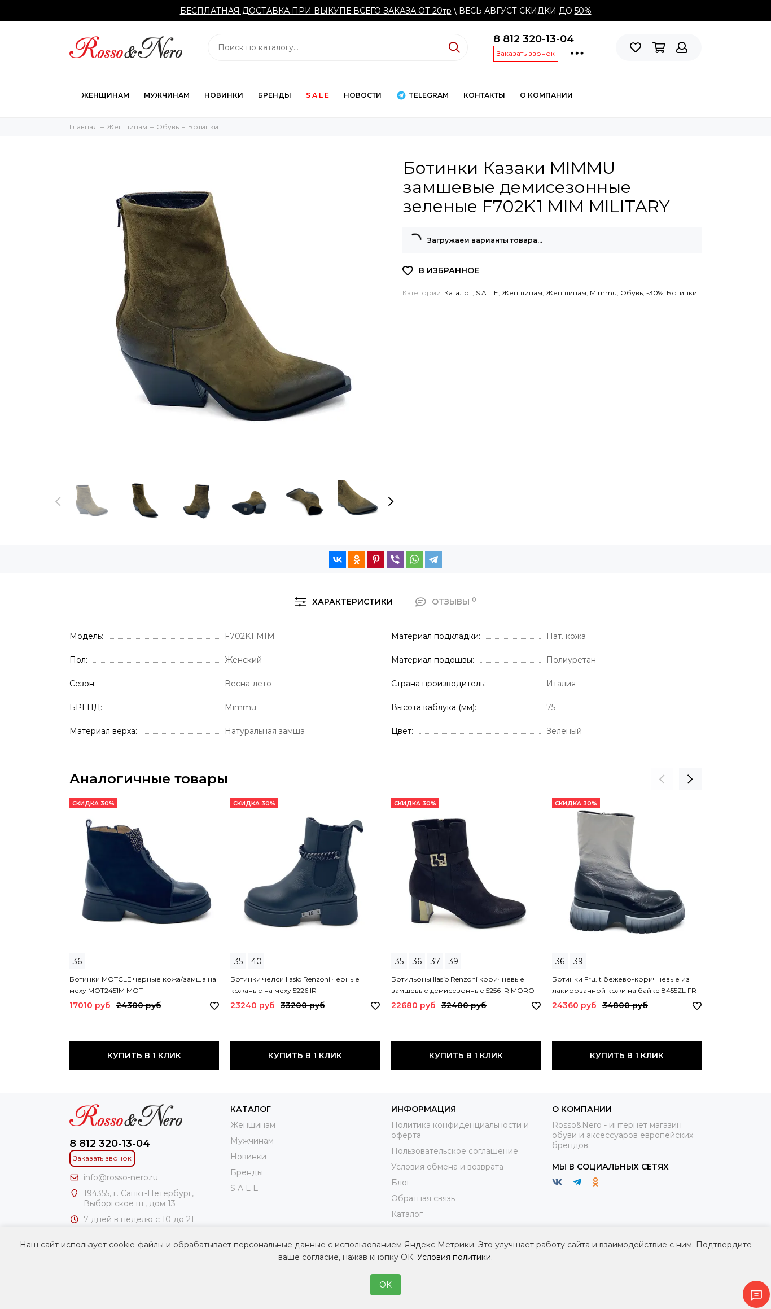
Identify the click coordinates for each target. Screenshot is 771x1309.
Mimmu (603, 292)
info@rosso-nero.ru (121, 1177)
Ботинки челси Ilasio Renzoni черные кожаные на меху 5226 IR (295, 985)
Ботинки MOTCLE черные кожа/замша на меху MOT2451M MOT (142, 985)
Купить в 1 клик (144, 1055)
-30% (654, 292)
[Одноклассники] (356, 559)
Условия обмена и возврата (447, 1167)
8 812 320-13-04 (533, 39)
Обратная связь (423, 1198)
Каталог (458, 292)
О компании (546, 95)
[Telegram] (433, 559)
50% (583, 11)
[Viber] (395, 559)
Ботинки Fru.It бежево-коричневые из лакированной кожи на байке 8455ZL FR (624, 985)
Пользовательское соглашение (454, 1151)
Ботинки (682, 292)
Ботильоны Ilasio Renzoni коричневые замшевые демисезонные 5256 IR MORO (463, 985)
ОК (385, 1285)
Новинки (223, 95)
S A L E (317, 95)
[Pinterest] (375, 559)
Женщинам (105, 95)
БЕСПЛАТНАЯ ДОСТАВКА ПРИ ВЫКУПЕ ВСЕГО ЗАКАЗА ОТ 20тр (316, 11)
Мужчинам (167, 95)
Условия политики (454, 1257)
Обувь (631, 292)
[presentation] (58, 502)
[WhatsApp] (414, 559)
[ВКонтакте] (337, 559)
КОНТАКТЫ (484, 95)
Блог (400, 1182)
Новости (363, 95)
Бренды (274, 95)
